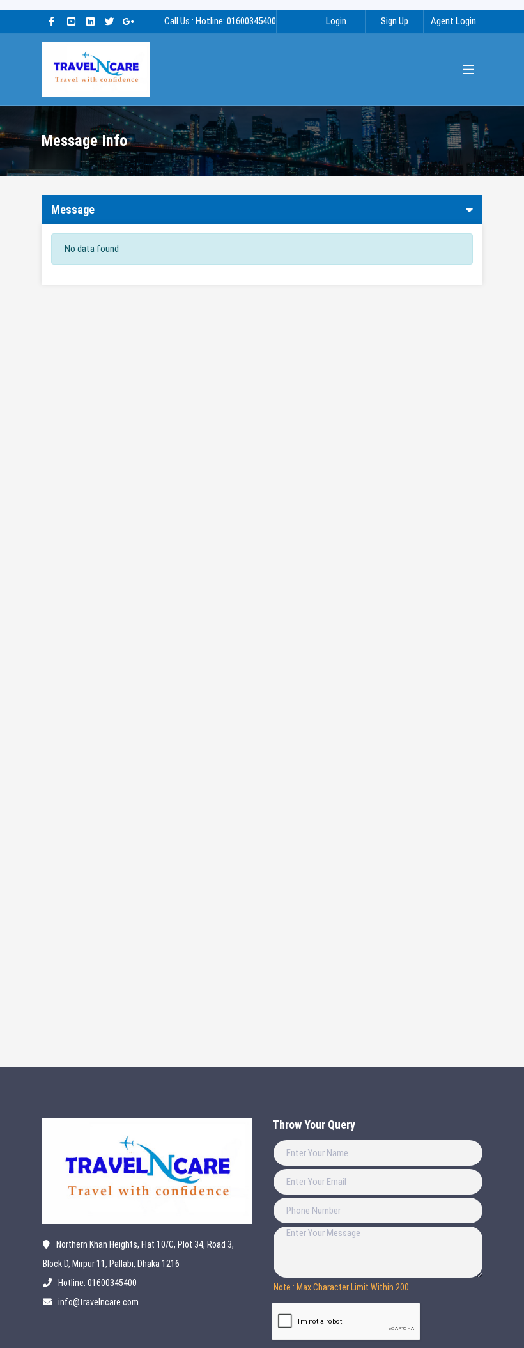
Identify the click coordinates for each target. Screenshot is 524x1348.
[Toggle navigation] (468, 69)
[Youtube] (71, 21)
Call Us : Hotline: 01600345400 (220, 21)
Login (336, 21)
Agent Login (453, 21)
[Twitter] (109, 21)
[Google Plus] (128, 21)
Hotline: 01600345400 (97, 1283)
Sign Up (394, 21)
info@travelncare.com (98, 1302)
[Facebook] (51, 21)
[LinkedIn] (90, 21)
